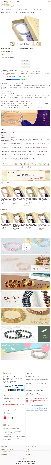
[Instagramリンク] (23, 458)
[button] (12, 43)
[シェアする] (3, 80)
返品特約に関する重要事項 (8, 57)
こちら (8, 434)
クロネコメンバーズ (33, 389)
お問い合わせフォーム (19, 438)
